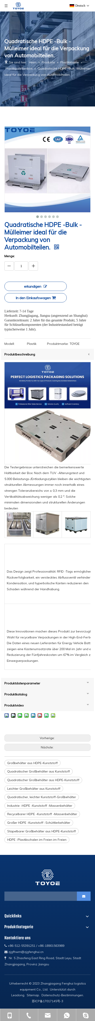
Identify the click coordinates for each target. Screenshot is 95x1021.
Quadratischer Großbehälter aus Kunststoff (38, 771)
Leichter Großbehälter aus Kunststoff (33, 789)
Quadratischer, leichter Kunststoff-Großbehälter (41, 797)
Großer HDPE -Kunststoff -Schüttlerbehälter (38, 823)
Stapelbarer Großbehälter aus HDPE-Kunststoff (41, 831)
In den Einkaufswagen (33, 298)
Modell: (9, 344)
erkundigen (32, 286)
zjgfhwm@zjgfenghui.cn (26, 952)
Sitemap (33, 995)
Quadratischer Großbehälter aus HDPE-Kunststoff (43, 780)
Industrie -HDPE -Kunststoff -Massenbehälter (39, 806)
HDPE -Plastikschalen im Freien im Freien (36, 840)
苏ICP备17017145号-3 (47, 1001)
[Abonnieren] (84, 896)
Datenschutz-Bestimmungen (62, 995)
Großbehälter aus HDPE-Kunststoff (32, 763)
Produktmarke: (57, 344)
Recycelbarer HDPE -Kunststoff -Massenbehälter (42, 814)
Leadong (17, 995)
